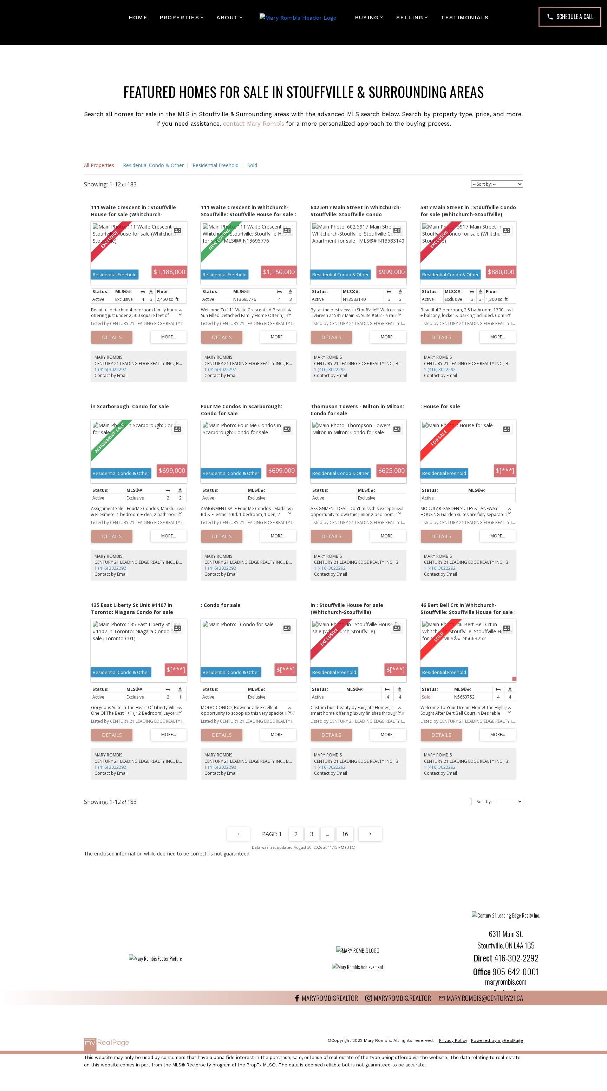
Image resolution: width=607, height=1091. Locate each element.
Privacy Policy (453, 1040)
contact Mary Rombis (253, 123)
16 (345, 834)
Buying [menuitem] (367, 17)
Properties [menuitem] (179, 17)
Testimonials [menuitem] (465, 17)
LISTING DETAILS (111, 337)
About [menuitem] (227, 17)
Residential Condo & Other (153, 165)
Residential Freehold (215, 165)
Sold (252, 165)
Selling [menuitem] (410, 17)
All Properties (99, 165)
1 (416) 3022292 (110, 369)
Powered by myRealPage (497, 1040)
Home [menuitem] (138, 17)
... (327, 834)
